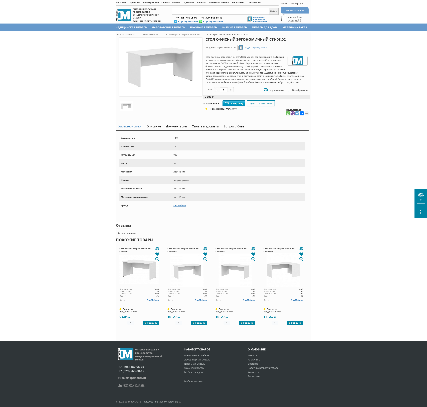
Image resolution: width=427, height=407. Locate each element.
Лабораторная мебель (197, 359)
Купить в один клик (261, 103)
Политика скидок (219, 2)
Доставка (135, 2)
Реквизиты (238, 2)
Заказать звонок (294, 10)
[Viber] (293, 113)
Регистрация (297, 3)
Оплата (165, 2)
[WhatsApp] (288, 113)
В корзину (237, 103)
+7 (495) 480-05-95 (131, 367)
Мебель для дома (194, 372)
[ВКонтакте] (302, 113)
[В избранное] (157, 253)
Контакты (121, 2)
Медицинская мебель (196, 355)
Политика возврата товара (263, 367)
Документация (176, 126)
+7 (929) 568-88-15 (131, 371)
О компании (254, 2)
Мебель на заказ (193, 381)
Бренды (176, 2)
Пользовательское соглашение (160, 401)
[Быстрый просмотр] (157, 258)
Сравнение (277, 90)
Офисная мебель (194, 367)
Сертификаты (151, 2)
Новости (201, 2)
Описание (153, 126)
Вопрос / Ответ (235, 126)
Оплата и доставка (205, 126)
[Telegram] (297, 113)
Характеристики (129, 126)
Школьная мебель (194, 363)
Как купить (254, 359)
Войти (284, 3)
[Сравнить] (157, 248)
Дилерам (189, 2)
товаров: (295, 19)
